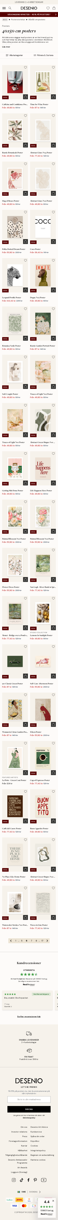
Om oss (24, 1127)
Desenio (37, 1212)
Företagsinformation (18, 1141)
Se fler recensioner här (29, 1016)
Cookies (34, 1146)
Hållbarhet (22, 1150)
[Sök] (10, 8)
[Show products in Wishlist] (48, 8)
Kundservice (36, 1132)
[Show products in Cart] (54, 8)
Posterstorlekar (18, 19)
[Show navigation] (4, 8)
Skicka (29, 1109)
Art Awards (22, 1167)
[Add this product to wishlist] (25, 67)
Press (24, 1136)
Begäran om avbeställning (42, 1155)
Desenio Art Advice (39, 1127)
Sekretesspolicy (29, 1118)
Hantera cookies (38, 1160)
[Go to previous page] (10, 940)
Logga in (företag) (19, 1172)
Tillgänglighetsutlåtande (16, 1155)
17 (42, 940)
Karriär (24, 1146)
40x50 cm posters (36, 19)
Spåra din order (38, 1136)
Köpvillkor (35, 1141)
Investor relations (19, 1132)
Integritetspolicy (38, 1150)
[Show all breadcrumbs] (5, 19)
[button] (47, 1208)
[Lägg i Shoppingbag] (25, 96)
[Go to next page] (47, 940)
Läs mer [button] (6, 47)
